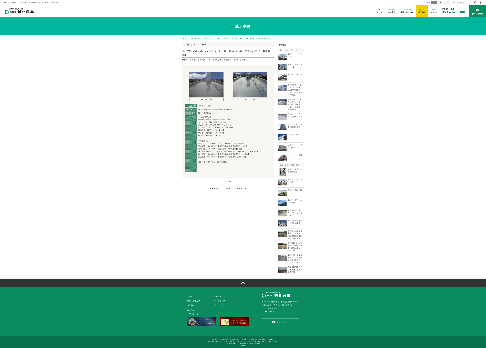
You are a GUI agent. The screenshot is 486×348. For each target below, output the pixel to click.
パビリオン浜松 (294, 134)
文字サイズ (426, 2)
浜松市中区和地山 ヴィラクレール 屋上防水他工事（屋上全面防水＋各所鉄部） (295, 90)
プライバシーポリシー (223, 305)
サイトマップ (219, 301)
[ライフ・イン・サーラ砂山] (282, 150)
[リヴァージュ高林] (282, 161)
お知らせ (191, 310)
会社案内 (217, 296)
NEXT (240, 188)
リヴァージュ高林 (295, 155)
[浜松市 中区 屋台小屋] (282, 185)
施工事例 (191, 305)
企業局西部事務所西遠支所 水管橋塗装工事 (295, 269)
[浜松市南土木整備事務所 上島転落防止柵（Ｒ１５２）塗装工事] (282, 261)
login (480, 2)
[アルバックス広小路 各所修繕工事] (282, 119)
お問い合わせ (282, 322)
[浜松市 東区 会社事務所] (282, 206)
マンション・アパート (289, 50)
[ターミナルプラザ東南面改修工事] (282, 130)
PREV (215, 188)
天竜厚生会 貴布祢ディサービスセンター (295, 212)
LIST (228, 188)
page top (243, 283)
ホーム (190, 296)
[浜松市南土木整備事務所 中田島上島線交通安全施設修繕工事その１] (282, 236)
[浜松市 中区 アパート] (282, 60)
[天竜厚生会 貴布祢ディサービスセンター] (282, 216)
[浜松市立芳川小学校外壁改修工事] (282, 226)
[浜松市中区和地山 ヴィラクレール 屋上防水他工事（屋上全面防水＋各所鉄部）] (282, 90)
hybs (243, 345)
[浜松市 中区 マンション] (282, 70)
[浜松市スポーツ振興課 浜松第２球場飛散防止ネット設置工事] (282, 248)
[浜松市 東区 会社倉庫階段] (282, 175)
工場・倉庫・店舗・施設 (289, 165)
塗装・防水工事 (193, 301)
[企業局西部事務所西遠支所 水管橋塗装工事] (282, 273)
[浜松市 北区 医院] (282, 195)
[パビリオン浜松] (282, 140)
